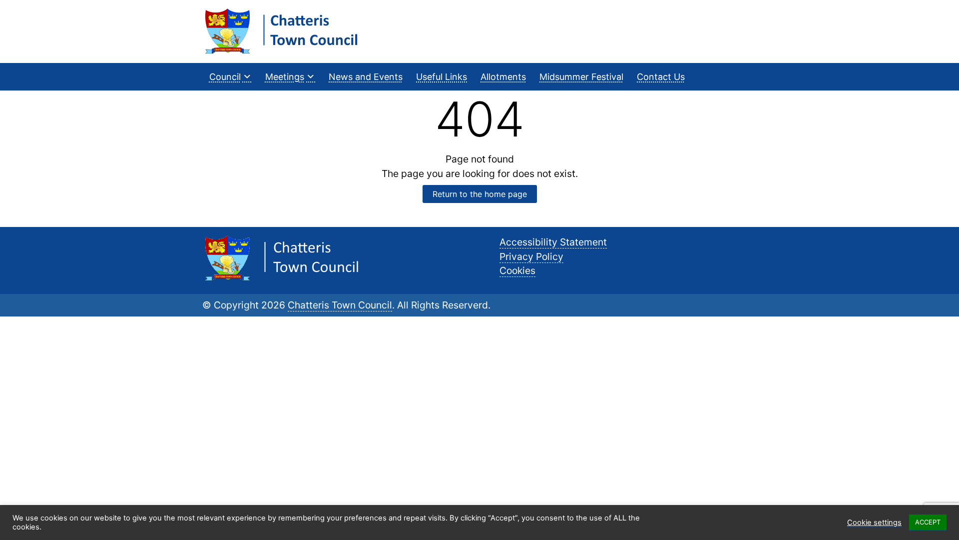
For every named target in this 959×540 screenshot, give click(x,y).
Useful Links (441, 77)
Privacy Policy (531, 256)
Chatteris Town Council (340, 305)
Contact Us (661, 77)
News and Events (366, 77)
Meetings (284, 77)
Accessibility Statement (553, 242)
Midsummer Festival (581, 77)
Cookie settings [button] (874, 522)
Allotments (503, 77)
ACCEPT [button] (928, 522)
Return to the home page (480, 194)
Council (225, 77)
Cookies (517, 270)
